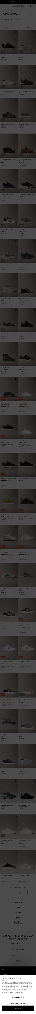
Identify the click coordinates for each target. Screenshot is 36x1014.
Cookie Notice (8, 992)
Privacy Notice (19, 992)
